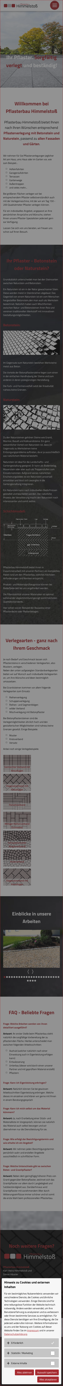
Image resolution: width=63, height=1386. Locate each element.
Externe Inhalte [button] (19, 1363)
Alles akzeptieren (48, 1379)
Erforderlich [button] (17, 1343)
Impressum (33, 1330)
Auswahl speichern (47, 1372)
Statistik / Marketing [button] (22, 1353)
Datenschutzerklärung (15, 1334)
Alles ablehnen (24, 1372)
